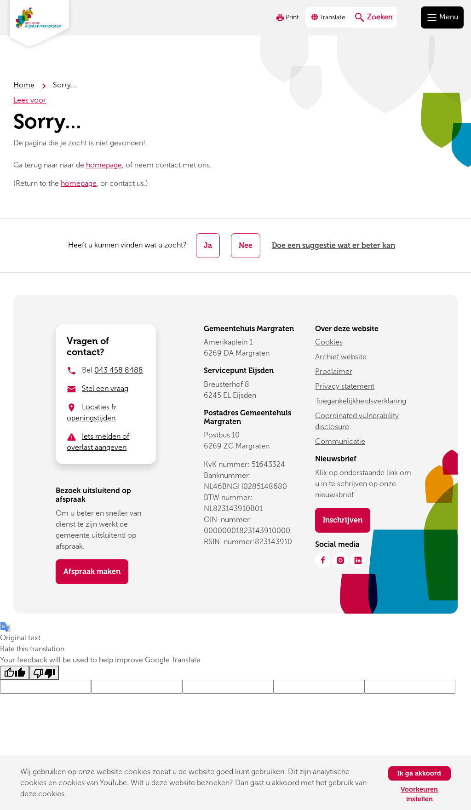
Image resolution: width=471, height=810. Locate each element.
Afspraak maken (92, 571)
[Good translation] (14, 673)
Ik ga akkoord (419, 773)
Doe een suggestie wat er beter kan (333, 245)
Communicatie (340, 441)
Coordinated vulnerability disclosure (357, 421)
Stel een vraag (105, 388)
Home (23, 84)
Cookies (329, 342)
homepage (104, 165)
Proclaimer (333, 371)
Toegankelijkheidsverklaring (360, 400)
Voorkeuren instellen (419, 794)
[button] (329, 17)
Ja (208, 245)
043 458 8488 (118, 370)
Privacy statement (344, 386)
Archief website (341, 356)
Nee (246, 245)
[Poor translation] (44, 673)
